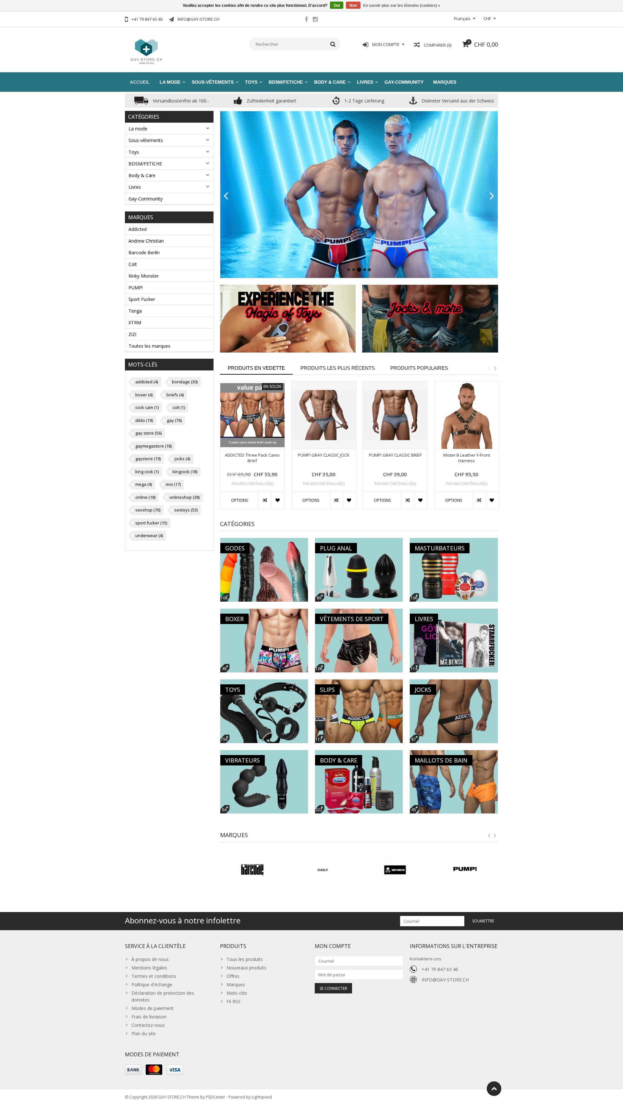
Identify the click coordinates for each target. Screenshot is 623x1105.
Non (353, 5)
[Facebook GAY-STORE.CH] (306, 20)
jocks (182, 459)
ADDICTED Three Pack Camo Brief (252, 457)
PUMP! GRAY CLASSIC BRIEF (395, 455)
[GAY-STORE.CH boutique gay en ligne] (146, 51)
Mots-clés (236, 993)
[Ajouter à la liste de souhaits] (278, 500)
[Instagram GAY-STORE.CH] (315, 20)
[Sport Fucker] (465, 870)
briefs (175, 395)
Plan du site (143, 1033)
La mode (170, 82)
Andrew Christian (146, 241)
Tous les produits (244, 959)
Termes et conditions (153, 976)
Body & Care (330, 82)
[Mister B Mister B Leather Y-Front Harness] (466, 415)
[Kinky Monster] (323, 870)
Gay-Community (404, 82)
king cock (147, 471)
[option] (252, 448)
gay (174, 420)
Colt (132, 264)
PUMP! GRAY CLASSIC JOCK (323, 455)
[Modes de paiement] (133, 1069)
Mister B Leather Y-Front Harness (466, 457)
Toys (251, 82)
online (145, 497)
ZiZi (132, 334)
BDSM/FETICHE (286, 82)
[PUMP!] (394, 870)
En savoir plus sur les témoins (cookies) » (401, 5)
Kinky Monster (143, 276)
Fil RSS (233, 1001)
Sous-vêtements (213, 82)
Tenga (135, 311)
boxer (144, 395)
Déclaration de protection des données (162, 996)
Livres (365, 82)
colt (179, 407)
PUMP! (135, 287)
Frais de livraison (148, 1017)
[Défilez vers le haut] (494, 1088)
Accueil (140, 82)
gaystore (148, 459)
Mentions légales (149, 968)
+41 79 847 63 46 (439, 969)
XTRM (134, 322)
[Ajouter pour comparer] (265, 500)
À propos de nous (150, 959)
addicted (146, 382)
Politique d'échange (151, 984)
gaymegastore (153, 446)
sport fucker (151, 523)
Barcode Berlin (144, 252)
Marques (444, 82)
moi (173, 484)
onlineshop (184, 497)
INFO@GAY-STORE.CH (445, 980)
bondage (185, 382)
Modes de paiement (152, 1008)
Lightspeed (261, 1097)
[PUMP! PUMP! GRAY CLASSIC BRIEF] (395, 415)
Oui (337, 5)
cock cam (147, 407)
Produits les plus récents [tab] (337, 368)
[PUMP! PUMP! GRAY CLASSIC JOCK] (324, 415)
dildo (144, 420)
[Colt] (252, 870)
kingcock (185, 471)
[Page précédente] (226, 196)
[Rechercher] (333, 44)
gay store (148, 433)
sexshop (147, 510)
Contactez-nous (148, 1025)
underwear (149, 535)
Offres (232, 976)
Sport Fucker (141, 299)
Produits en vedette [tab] (256, 368)
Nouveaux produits (246, 968)
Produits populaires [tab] (419, 368)
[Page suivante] (492, 196)
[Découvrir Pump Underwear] (359, 189)
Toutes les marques (149, 346)
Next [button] (495, 368)
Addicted (137, 229)
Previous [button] (489, 368)
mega (143, 484)
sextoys (186, 510)
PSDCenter (215, 1097)
